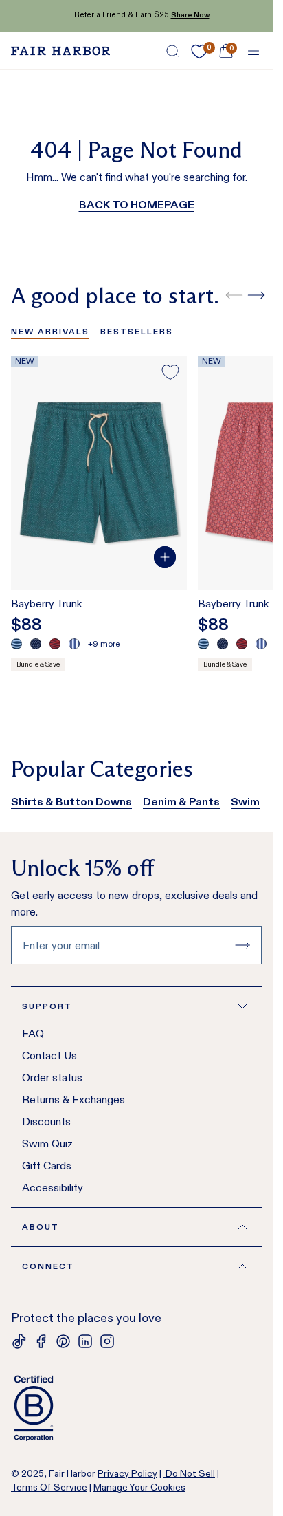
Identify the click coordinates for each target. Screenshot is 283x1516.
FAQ (33, 1033)
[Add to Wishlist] (170, 372)
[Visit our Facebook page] (41, 1341)
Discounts (46, 1121)
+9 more (104, 643)
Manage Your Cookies (139, 1487)
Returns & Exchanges (73, 1099)
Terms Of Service (49, 1487)
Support (47, 1006)
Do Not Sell (189, 1473)
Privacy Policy (127, 1473)
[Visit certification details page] (136, 1408)
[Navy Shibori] (35, 643)
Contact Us (49, 1055)
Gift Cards (46, 1165)
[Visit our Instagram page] (107, 1341)
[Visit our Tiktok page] (19, 1341)
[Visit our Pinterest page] (63, 1341)
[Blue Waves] (16, 643)
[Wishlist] (199, 51)
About (40, 1227)
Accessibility (52, 1187)
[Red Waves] (54, 643)
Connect (48, 1266)
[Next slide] (256, 295)
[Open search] (172, 51)
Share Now (185, 14)
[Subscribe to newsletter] (242, 945)
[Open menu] (253, 51)
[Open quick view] (165, 557)
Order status (52, 1077)
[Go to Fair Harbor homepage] (60, 51)
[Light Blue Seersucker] (74, 643)
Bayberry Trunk (46, 603)
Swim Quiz (47, 1143)
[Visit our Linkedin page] (85, 1341)
